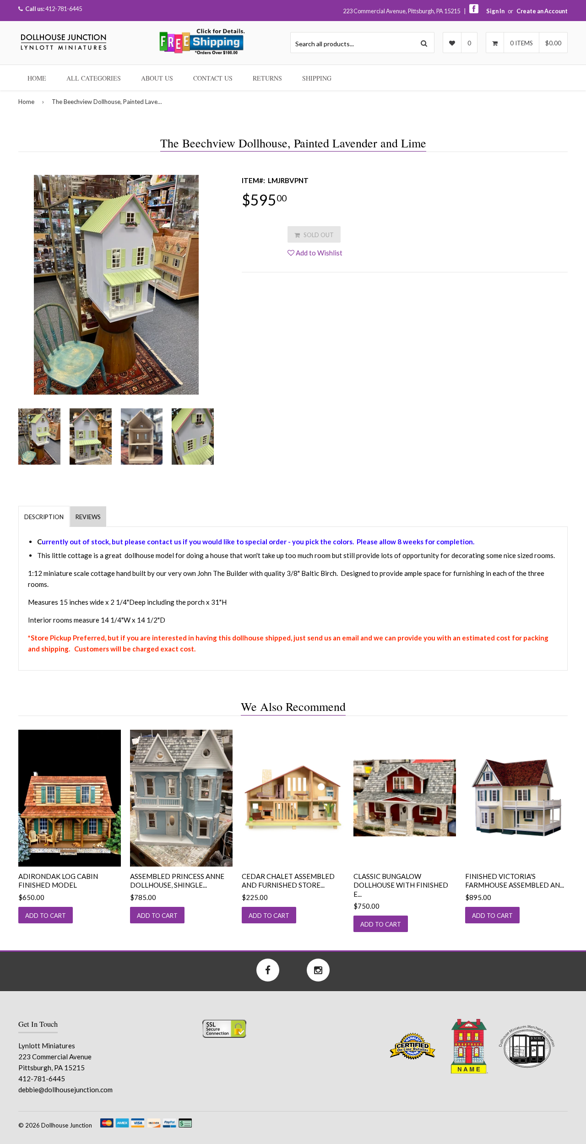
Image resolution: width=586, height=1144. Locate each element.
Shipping (316, 78)
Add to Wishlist (318, 253)
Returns (267, 78)
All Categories (93, 78)
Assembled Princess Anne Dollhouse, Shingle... (177, 880)
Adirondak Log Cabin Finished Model (58, 880)
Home (36, 78)
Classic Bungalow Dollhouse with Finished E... (400, 885)
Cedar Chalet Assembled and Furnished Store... (288, 880)
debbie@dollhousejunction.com (65, 1089)
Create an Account (542, 11)
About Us (157, 78)
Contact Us (213, 78)
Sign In (495, 11)
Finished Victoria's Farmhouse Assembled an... (514, 880)
